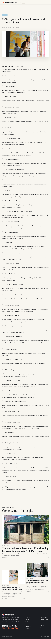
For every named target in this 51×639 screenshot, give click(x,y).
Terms (42, 627)
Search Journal (44, 619)
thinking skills (32, 278)
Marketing (28, 624)
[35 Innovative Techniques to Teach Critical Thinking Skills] (13, 577)
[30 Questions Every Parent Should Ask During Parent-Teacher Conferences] (37, 570)
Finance (27, 619)
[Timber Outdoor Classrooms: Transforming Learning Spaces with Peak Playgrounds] (25, 529)
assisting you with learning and (15, 197)
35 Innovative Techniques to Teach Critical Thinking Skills (12, 588)
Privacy (42, 625)
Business (28, 617)
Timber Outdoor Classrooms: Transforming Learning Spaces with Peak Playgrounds (25, 549)
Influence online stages (7, 100)
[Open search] (20, 2)
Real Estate (28, 626)
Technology (28, 621)
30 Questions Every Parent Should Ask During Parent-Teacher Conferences (37, 582)
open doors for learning (20, 238)
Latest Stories (44, 617)
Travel (27, 628)
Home (3, 11)
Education (7, 11)
